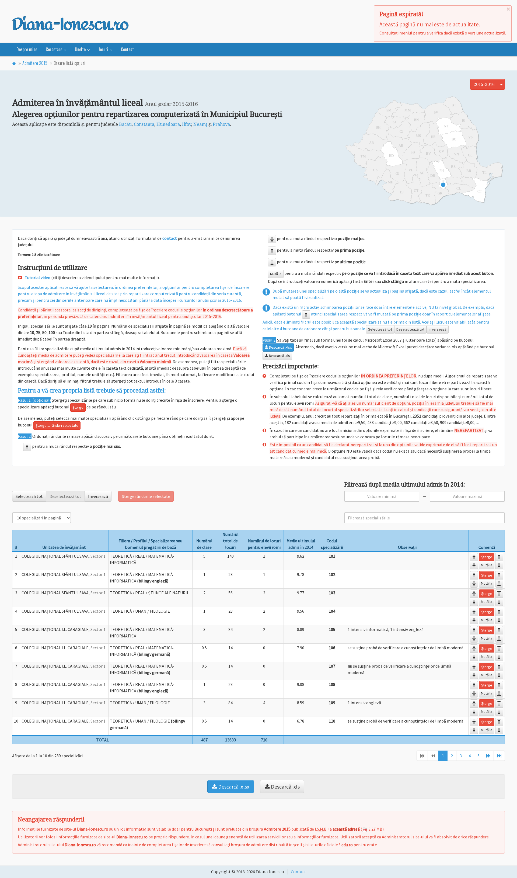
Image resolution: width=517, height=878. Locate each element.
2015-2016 (484, 84)
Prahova (221, 124)
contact (169, 238)
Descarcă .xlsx (280, 347)
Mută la (275, 273)
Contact (127, 49)
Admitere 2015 (34, 63)
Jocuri (103, 49)
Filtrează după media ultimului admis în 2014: (404, 484)
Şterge (77, 407)
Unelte (80, 49)
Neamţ (200, 124)
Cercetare (54, 49)
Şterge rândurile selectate (146, 496)
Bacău (125, 124)
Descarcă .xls (279, 355)
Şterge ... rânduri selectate (57, 425)
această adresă (346, 829)
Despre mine (26, 49)
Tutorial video (37, 277)
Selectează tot (380, 329)
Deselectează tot (410, 329)
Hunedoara (168, 124)
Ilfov (186, 124)
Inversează (437, 329)
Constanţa (144, 124)
